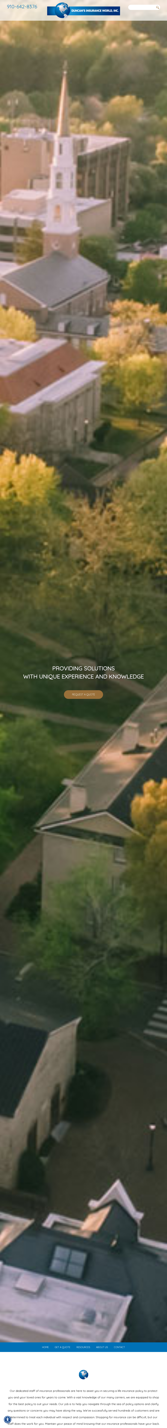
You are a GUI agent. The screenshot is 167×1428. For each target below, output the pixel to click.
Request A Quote (83, 694)
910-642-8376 (22, 6)
